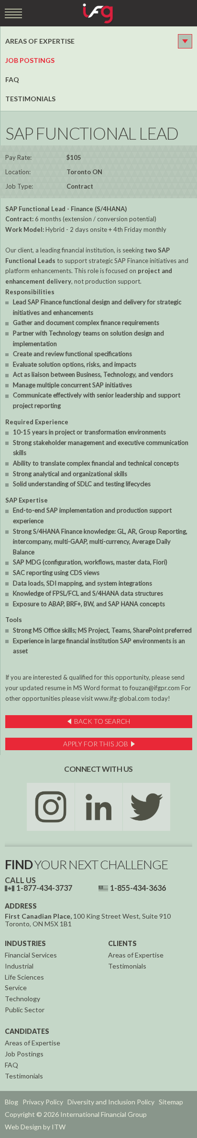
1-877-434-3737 (44, 887)
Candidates (27, 1031)
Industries (25, 943)
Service (16, 987)
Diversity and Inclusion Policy (110, 1102)
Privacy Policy (42, 1102)
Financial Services (31, 955)
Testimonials (30, 99)
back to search (102, 721)
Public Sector (24, 1010)
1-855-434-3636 (138, 887)
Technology (22, 998)
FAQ (12, 79)
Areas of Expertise (40, 41)
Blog (11, 1102)
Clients (122, 943)
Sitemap (171, 1102)
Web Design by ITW (35, 1127)
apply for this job (95, 744)
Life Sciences (24, 977)
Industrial (19, 966)
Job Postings (30, 60)
